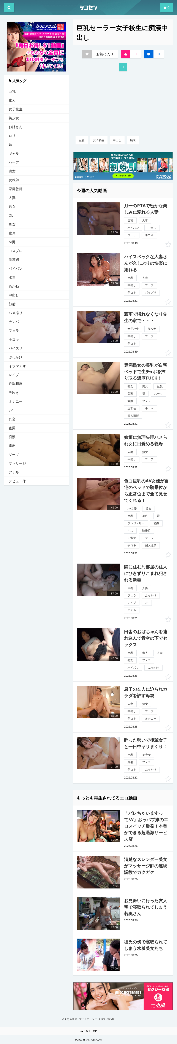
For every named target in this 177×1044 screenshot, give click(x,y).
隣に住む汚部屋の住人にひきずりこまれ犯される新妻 (145, 573)
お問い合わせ (106, 1019)
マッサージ (17, 463)
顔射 (12, 304)
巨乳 (12, 91)
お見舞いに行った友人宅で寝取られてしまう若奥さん (145, 907)
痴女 (12, 171)
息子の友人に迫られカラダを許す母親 (145, 692)
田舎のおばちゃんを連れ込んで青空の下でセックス (145, 638)
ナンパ (14, 321)
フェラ (14, 330)
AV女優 (132, 508)
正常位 (132, 408)
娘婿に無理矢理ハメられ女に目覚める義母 (145, 440)
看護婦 (14, 259)
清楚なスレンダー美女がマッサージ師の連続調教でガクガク (145, 865)
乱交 (12, 419)
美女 (145, 386)
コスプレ (15, 250)
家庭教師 (15, 188)
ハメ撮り (15, 312)
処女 (12, 224)
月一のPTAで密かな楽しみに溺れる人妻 (145, 209)
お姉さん (15, 126)
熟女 (12, 206)
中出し (14, 295)
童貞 (12, 233)
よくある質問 (69, 1019)
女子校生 (15, 109)
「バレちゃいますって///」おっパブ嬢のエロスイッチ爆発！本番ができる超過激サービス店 (146, 826)
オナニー (15, 401)
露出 (12, 445)
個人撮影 (133, 416)
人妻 (12, 197)
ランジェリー (136, 523)
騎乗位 (146, 530)
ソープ (14, 454)
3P (11, 410)
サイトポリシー (88, 1019)
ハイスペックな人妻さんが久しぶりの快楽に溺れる (145, 263)
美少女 (14, 118)
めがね (14, 286)
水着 (12, 277)
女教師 (14, 180)
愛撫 (130, 401)
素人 (12, 100)
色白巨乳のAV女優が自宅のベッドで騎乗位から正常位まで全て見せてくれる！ (146, 490)
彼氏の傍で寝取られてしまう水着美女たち (145, 945)
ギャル (14, 153)
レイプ (14, 374)
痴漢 (12, 436)
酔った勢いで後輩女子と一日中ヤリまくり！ (145, 743)
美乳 (130, 394)
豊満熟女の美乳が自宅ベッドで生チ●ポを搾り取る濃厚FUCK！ (145, 371)
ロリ (12, 135)
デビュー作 (17, 481)
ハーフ (14, 162)
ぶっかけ (15, 357)
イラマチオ (17, 366)
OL (11, 215)
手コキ (14, 339)
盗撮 (12, 428)
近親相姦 (15, 383)
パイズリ (15, 348)
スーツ (158, 394)
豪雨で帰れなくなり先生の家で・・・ (145, 317)
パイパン (15, 268)
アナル (14, 472)
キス (130, 530)
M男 (12, 242)
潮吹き (14, 392)
